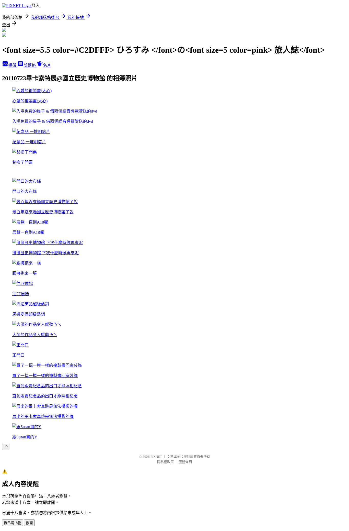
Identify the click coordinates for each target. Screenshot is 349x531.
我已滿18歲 (12, 523)
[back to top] (6, 447)
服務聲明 (185, 462)
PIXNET (156, 457)
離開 (29, 523)
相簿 (12, 65)
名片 (47, 65)
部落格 (30, 65)
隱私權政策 (165, 462)
